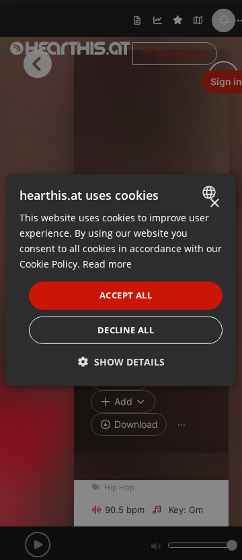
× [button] (214, 203)
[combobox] (210, 192)
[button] (121, 362)
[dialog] (121, 280)
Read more (107, 264)
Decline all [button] (125, 330)
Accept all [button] (125, 295)
